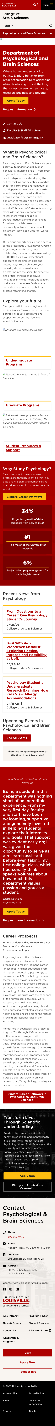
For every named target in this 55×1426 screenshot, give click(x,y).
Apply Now (27, 1175)
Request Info (27, 1371)
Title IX (33, 1411)
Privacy (7, 1411)
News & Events (12, 1323)
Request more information (22, 920)
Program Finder (38, 1316)
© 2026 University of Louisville (20, 1386)
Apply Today (16, 100)
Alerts (6, 1400)
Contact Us (14, 123)
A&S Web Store (38, 1330)
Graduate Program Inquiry (25, 137)
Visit (27, 1352)
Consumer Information (35, 1402)
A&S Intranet (10, 1316)
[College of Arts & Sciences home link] (16, 1301)
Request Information (18, 109)
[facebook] (4, 1289)
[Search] (36, 5)
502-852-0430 (16, 1236)
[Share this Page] (49, 25)
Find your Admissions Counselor (27, 1187)
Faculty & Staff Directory (24, 130)
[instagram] (10, 1289)
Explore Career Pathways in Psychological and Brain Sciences (26, 1096)
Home (7, 26)
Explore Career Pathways (24, 496)
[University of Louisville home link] (9, 4)
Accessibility (10, 1393)
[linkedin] (17, 1289)
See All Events (17, 737)
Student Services (39, 1323)
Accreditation (36, 1393)
